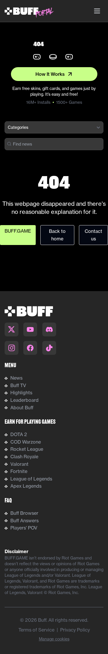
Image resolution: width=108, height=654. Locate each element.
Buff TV (18, 385)
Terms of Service (36, 630)
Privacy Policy (75, 630)
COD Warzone (25, 442)
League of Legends (31, 479)
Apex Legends (25, 486)
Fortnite (18, 471)
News (16, 378)
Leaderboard (24, 400)
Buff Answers (24, 520)
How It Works (50, 74)
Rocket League (26, 449)
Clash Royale (24, 456)
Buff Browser (24, 513)
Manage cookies (54, 638)
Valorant (19, 464)
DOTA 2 (18, 434)
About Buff (21, 407)
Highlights (21, 392)
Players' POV (23, 528)
